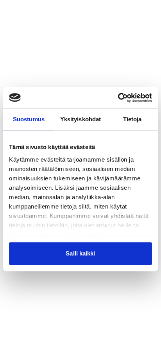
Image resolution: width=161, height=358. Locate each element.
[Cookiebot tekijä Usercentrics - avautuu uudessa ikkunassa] (118, 98)
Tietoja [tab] (132, 119)
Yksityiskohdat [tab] (80, 119)
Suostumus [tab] (29, 119)
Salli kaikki (80, 253)
